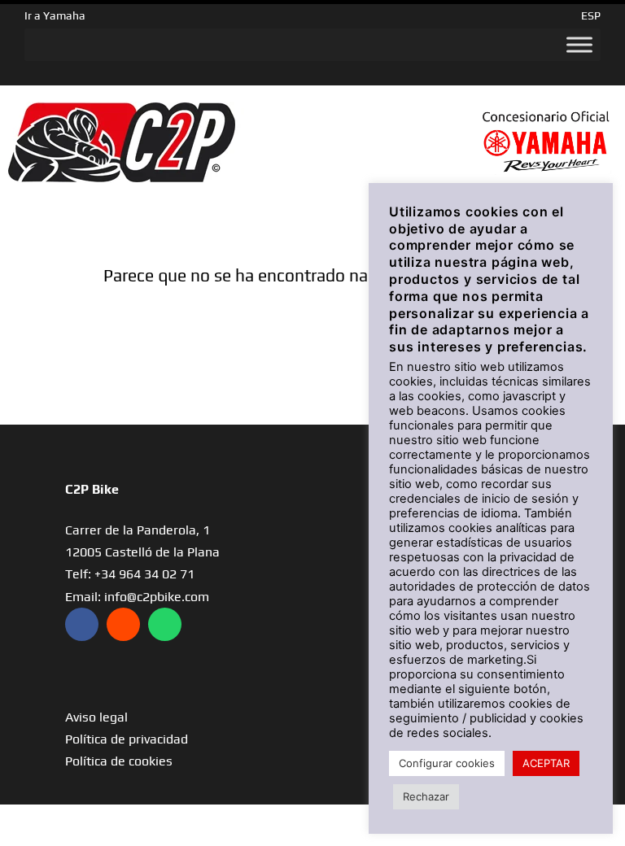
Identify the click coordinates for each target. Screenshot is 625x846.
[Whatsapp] (164, 624)
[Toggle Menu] (579, 45)
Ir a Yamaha (54, 15)
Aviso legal (96, 717)
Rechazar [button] (426, 796)
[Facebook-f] (81, 624)
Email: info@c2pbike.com (137, 596)
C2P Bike (92, 489)
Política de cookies (119, 761)
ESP (591, 15)
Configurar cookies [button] (447, 763)
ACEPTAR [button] (546, 763)
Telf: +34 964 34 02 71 (129, 574)
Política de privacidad (126, 739)
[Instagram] (123, 624)
